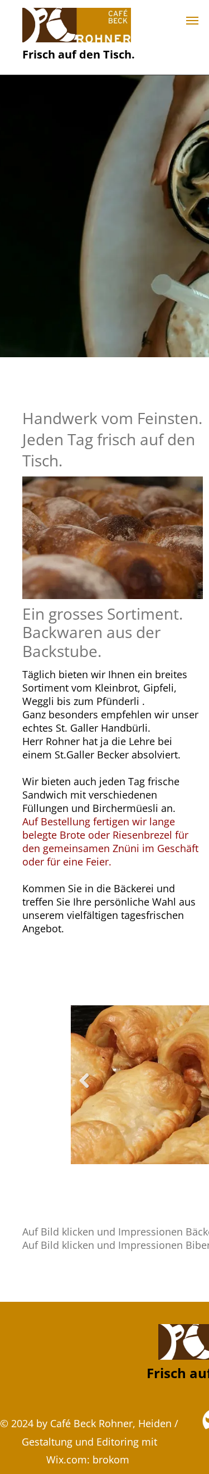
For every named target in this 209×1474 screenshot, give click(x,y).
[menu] (192, 20)
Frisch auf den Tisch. (78, 54)
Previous (84, 1088)
